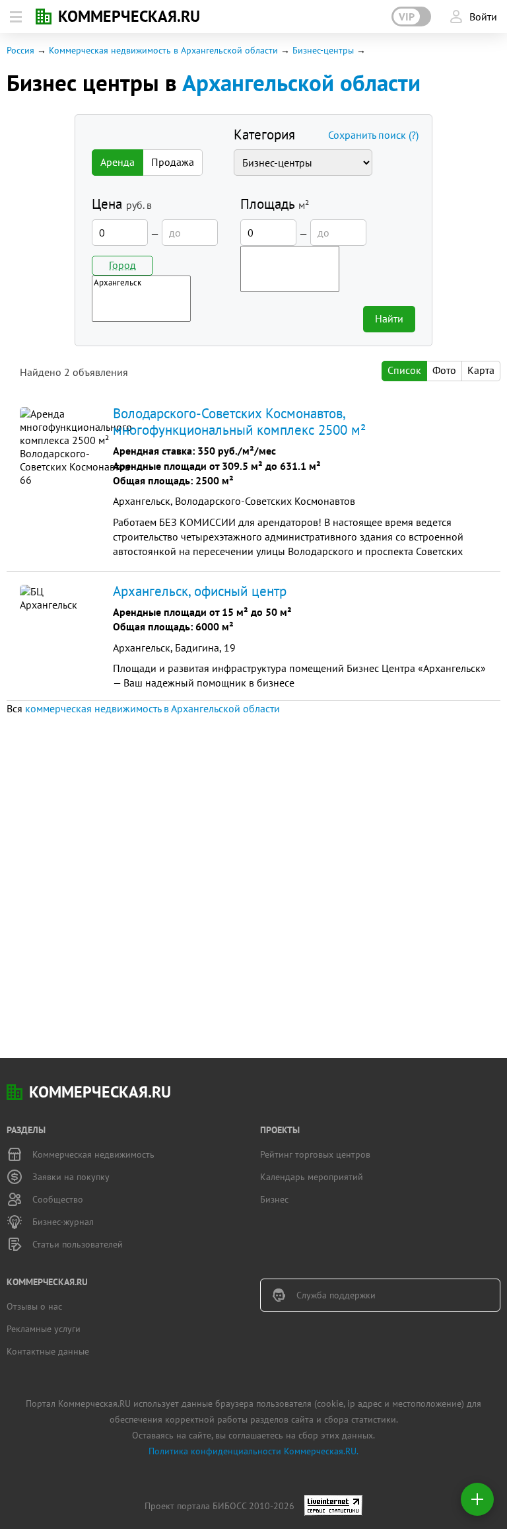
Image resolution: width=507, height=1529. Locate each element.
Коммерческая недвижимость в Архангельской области (163, 50)
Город (122, 265)
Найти (389, 318)
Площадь (274, 204)
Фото (444, 370)
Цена (122, 204)
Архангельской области (301, 82)
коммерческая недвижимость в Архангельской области (152, 708)
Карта (480, 370)
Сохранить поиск (373, 134)
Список (404, 370)
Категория (264, 134)
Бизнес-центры (324, 50)
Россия (20, 50)
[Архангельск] (141, 282)
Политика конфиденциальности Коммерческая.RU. (253, 1451)
